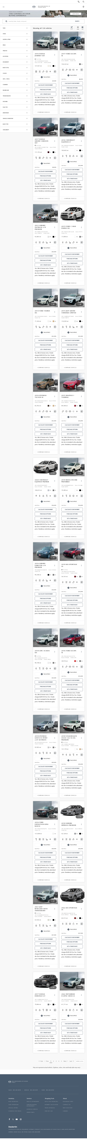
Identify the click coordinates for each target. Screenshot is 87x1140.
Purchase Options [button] (45, 89)
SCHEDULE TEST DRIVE (14, 1111)
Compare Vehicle (43, 112)
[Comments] (55, 71)
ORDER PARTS (30, 1112)
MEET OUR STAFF (67, 1107)
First (41, 1061)
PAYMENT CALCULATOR (51, 1104)
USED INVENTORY (13, 1104)
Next (65, 1061)
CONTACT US (66, 1104)
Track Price (46, 77)
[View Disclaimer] (50, 71)
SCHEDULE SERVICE (32, 1109)
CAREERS (65, 1111)
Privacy (37, 1129)
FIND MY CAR (49, 1111)
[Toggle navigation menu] (3, 7)
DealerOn (25, 1129)
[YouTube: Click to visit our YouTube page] (17, 1119)
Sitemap (31, 1129)
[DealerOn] (12, 1127)
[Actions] (54, 54)
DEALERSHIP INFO (68, 1101)
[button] (56, 41)
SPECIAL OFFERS (13, 1107)
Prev (47, 1061)
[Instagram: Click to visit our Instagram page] (21, 1119)
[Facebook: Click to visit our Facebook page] (9, 1119)
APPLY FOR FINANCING (51, 1101)
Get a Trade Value (45, 94)
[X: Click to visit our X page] (13, 1119)
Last (71, 1061)
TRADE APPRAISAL (50, 1107)
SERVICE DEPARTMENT (33, 1101)
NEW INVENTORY (13, 1101)
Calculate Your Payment (45, 85)
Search (77, 21)
